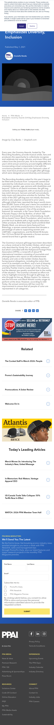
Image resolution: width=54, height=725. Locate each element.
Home (4, 116)
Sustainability (7, 714)
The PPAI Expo (35, 663)
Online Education (9, 697)
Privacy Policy (34, 641)
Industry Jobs (34, 697)
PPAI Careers (34, 701)
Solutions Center (8, 688)
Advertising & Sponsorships (13, 671)
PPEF (4, 701)
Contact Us (33, 693)
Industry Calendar (36, 667)
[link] (27, 361)
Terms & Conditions (37, 646)
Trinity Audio (25, 130)
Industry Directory (36, 671)
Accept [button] (21, 26)
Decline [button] (32, 26)
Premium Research (9, 663)
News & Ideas (7, 658)
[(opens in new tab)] (27, 340)
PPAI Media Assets (9, 710)
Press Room (6, 676)
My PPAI (5, 706)
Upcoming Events (36, 658)
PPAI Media (15, 116)
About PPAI (33, 688)
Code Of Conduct (9, 693)
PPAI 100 (5, 667)
